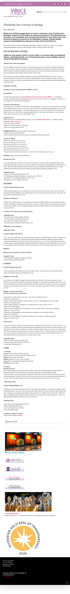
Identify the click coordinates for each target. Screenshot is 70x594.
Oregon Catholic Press (43, 119)
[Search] (62, 425)
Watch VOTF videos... (15, 452)
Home (5, 16)
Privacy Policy (7, 576)
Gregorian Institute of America (12, 121)
